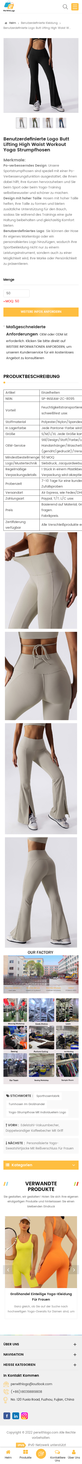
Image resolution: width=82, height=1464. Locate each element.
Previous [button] (8, 1269)
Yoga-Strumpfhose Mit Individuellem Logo (37, 1112)
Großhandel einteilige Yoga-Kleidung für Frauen (41, 1296)
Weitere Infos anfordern (41, 312)
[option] (41, 75)
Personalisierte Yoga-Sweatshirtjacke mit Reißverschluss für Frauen (40, 1146)
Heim (12, 23)
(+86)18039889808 (26, 1391)
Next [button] (74, 1269)
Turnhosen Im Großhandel (27, 1104)
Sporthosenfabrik (47, 1096)
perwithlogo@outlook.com (31, 1384)
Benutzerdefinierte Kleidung (39, 23)
